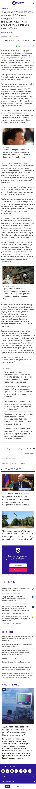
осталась (11, 175)
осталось (20, 180)
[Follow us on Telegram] (21, 771)
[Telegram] (18, 786)
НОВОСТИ (7, 632)
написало (30, 187)
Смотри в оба (10, 684)
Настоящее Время (7, 32)
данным (27, 312)
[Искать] (28, 786)
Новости (4, 8)
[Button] (10, 40)
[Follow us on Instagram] (16, 771)
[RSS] (25, 771)
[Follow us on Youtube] (12, 771)
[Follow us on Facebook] (3, 771)
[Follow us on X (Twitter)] (7, 771)
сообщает (17, 63)
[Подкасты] (29, 771)
